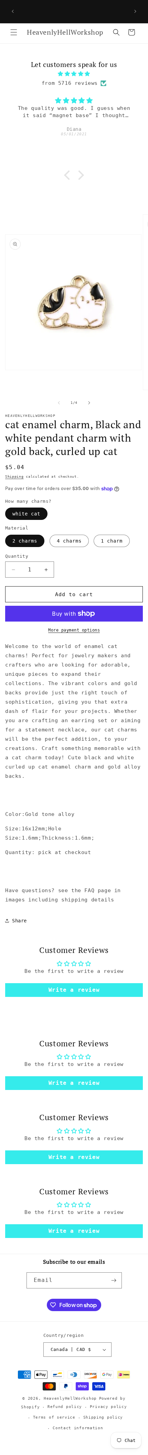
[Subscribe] (113, 1280)
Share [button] (19, 920)
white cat (26, 513)
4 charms (69, 541)
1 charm (112, 541)
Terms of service (54, 1417)
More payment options (74, 630)
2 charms (24, 541)
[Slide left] (58, 402)
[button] (13, 32)
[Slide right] (89, 402)
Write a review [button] (74, 990)
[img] (74, 74)
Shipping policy (103, 1417)
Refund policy (64, 1407)
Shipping (14, 476)
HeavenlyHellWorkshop (70, 1398)
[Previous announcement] (12, 11)
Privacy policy (108, 1407)
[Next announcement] (135, 11)
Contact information (78, 1428)
